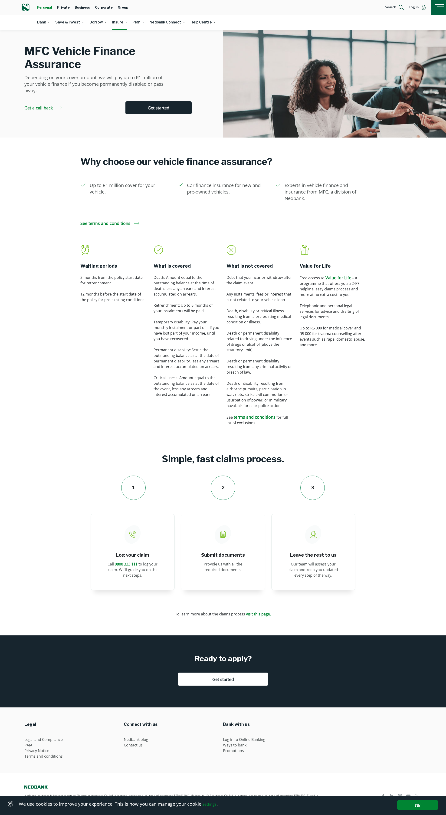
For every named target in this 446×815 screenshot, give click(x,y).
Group (123, 7)
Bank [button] (41, 22)
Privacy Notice (36, 750)
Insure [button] (117, 22)
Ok (417, 805)
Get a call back (39, 108)
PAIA (28, 745)
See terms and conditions (105, 223)
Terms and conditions (43, 756)
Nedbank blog (136, 739)
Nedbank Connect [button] (165, 22)
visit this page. (258, 614)
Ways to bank (234, 745)
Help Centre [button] (201, 22)
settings (209, 804)
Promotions (233, 750)
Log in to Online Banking (244, 739)
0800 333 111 (126, 564)
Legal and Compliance (43, 739)
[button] (394, 7)
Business (82, 7)
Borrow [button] (96, 22)
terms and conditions (254, 417)
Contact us (133, 745)
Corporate (104, 7)
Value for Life (338, 277)
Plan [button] (136, 22)
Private (63, 7)
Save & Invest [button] (67, 22)
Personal (44, 7)
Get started (158, 108)
